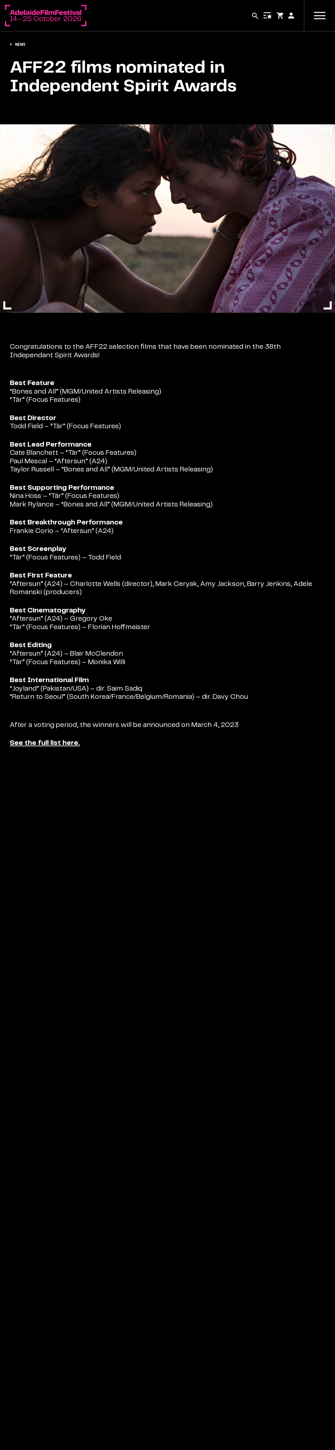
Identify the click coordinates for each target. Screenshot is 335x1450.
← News (18, 44)
